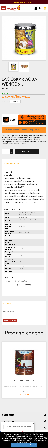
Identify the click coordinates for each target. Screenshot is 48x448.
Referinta (6, 89)
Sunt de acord (31, 445)
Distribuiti (15, 101)
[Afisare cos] (45, 8)
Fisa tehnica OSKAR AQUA (15, 281)
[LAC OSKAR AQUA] (13, 67)
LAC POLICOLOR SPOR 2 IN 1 (24, 381)
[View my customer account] (35, 8)
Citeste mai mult (17, 445)
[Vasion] (14, 8)
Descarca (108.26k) (24, 285)
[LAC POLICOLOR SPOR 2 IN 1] (24, 362)
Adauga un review (10, 320)
